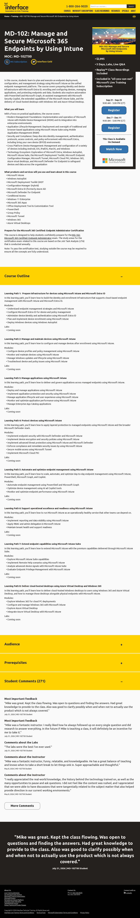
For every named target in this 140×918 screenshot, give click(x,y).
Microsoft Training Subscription (14, 896)
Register (114, 110)
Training (14, 16)
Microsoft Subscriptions (83, 11)
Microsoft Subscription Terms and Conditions (63, 912)
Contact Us (71, 890)
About (133, 11)
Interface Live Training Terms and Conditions (19, 912)
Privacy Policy (84, 912)
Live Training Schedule (11, 893)
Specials (125, 11)
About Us (7, 890)
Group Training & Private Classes (15, 905)
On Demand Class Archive (13, 894)
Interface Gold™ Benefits (12, 901)
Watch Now (114, 149)
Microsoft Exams (9, 898)
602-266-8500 (77, 893)
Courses (67, 11)
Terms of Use (41, 912)
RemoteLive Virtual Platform (14, 900)
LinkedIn (129, 893)
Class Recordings (102, 11)
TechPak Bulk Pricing (11, 903)
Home (6, 16)
